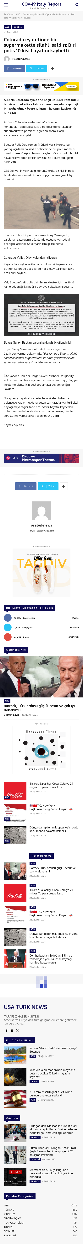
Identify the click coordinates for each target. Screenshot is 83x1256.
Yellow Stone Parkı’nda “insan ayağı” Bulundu (53, 1049)
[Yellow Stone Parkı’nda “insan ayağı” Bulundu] (15, 1055)
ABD (18, 14)
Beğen (75, 617)
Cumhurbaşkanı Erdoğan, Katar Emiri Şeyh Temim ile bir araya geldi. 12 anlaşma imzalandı (53, 1151)
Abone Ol (74, 637)
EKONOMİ (35, 1159)
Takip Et (74, 627)
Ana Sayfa (9, 14)
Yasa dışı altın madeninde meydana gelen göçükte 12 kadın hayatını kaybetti (52, 1073)
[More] (52, 68)
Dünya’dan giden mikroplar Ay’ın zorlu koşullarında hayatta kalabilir (54, 829)
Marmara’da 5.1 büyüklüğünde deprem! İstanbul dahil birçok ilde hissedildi (51, 1173)
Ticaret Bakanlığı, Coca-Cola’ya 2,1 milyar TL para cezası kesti (51, 785)
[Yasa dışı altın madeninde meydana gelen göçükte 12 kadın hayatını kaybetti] (15, 1077)
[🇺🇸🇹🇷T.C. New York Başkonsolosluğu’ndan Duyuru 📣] (15, 813)
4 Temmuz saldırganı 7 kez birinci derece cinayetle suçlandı (51, 1093)
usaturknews (22, 58)
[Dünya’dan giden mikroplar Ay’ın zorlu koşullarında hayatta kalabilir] (15, 835)
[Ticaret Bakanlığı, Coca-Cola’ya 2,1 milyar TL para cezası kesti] (15, 791)
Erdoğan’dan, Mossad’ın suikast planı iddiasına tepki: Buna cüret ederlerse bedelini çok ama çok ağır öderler (53, 1129)
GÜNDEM (18, 27)
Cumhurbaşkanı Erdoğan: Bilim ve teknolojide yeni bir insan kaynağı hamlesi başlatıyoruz (51, 959)
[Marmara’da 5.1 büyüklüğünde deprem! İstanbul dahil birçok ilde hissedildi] (15, 1177)
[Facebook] (6, 1030)
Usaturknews (11, 714)
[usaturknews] (7, 59)
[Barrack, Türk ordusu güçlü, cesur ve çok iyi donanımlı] (41, 676)
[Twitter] (17, 1030)
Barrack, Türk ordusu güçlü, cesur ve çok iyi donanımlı (39, 708)
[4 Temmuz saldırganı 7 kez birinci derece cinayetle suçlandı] (15, 1099)
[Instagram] (12, 1030)
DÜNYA (34, 1081)
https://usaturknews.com (42, 530)
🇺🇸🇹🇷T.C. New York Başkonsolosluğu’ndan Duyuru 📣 (51, 807)
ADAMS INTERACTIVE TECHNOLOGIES (37, 1250)
